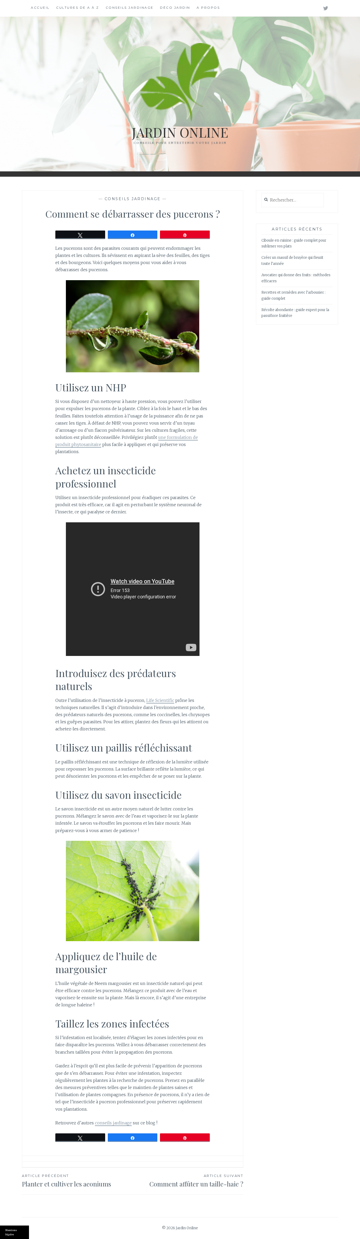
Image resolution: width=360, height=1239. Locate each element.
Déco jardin (175, 8)
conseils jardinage (113, 1122)
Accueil (40, 8)
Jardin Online (180, 132)
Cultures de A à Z (77, 8)
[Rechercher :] (292, 200)
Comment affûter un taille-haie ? (196, 1181)
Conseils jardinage (130, 8)
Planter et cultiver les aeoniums (66, 1181)
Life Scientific (160, 700)
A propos (208, 8)
